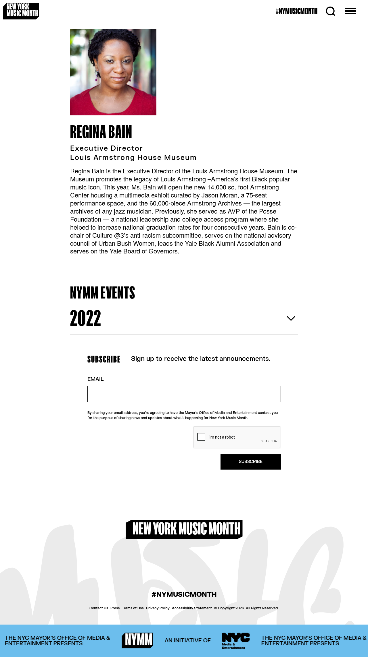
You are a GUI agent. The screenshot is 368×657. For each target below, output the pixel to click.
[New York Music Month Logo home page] (21, 11)
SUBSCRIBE (250, 461)
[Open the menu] (350, 11)
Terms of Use (133, 608)
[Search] (330, 11)
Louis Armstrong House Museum (133, 158)
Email (95, 379)
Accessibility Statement (192, 608)
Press (115, 608)
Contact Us (98, 608)
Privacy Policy (158, 608)
